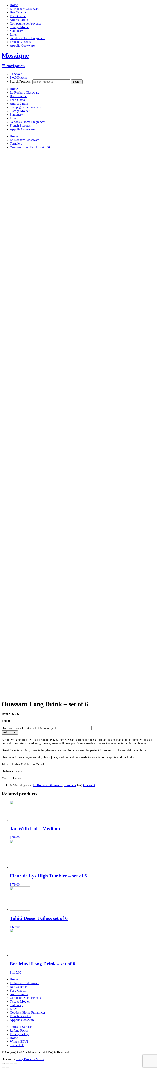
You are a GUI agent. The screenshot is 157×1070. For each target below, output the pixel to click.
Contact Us (17, 1045)
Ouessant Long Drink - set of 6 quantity (27, 728)
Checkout (16, 74)
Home (14, 5)
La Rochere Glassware (24, 8)
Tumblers (16, 143)
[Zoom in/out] (15, 1063)
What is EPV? (19, 1041)
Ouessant (89, 785)
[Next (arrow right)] (7, 1067)
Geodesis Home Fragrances (27, 38)
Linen (13, 34)
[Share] (7, 1063)
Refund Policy (19, 1030)
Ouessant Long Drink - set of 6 (30, 147)
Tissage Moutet (19, 27)
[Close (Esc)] (3, 1063)
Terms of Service (21, 1027)
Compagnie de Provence (25, 23)
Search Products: (20, 81)
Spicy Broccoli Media (30, 1059)
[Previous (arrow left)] (3, 1067)
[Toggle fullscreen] (11, 1063)
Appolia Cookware (22, 45)
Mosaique (15, 55)
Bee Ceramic (18, 12)
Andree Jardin (19, 19)
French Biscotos (20, 42)
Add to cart (9, 732)
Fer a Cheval (18, 16)
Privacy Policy (19, 1034)
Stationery (16, 30)
